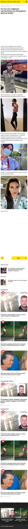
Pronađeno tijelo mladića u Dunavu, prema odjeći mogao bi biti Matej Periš (13, 315)
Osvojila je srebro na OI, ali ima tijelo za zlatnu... (17, 281)
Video (2, 342)
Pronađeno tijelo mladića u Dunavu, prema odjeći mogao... (7, 520)
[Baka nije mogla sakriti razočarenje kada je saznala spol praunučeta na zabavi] (14, 361)
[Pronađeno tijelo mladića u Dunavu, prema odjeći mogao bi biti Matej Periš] (14, 302)
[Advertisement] (14, 31)
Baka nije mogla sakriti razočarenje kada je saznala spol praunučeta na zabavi (13, 374)
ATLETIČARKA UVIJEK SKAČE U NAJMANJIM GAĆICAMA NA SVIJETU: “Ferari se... (16, 270)
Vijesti (11, 381)
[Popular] (3, 292)
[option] (7, 515)
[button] (26, 1)
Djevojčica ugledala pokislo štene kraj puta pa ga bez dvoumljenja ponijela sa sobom (13, 344)
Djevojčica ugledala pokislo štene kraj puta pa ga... (21, 520)
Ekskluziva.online (10, 2)
